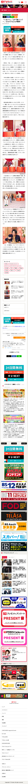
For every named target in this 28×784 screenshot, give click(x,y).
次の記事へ (24, 443)
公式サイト (6, 307)
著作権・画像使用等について (8, 770)
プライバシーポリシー (6, 767)
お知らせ (4, 763)
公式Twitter (6, 310)
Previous (2, 696)
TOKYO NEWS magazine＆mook (9, 730)
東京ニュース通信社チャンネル (8, 749)
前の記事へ (4, 443)
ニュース (3, 713)
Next (26, 696)
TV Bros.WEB (5, 736)
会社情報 (4, 776)
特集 (3, 716)
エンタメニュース (6, 14)
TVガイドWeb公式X (6, 759)
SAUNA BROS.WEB (6, 743)
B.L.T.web (4, 733)
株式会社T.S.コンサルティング (8, 756)
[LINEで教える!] (12, 17)
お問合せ (4, 773)
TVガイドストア (5, 753)
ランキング (4, 726)
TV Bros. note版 (5, 740)
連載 (3, 719)
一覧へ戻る (14, 443)
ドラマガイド (4, 710)
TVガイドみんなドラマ (6, 746)
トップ (3, 706)
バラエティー (14, 14)
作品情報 (4, 722)
